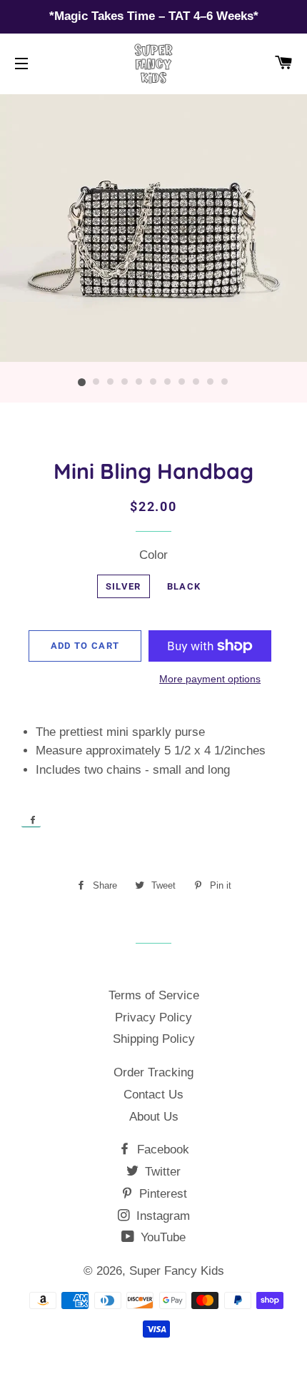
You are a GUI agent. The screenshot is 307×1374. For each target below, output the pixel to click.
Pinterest (161, 1194)
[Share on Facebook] (31, 819)
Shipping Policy (154, 1039)
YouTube (161, 1237)
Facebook (161, 1149)
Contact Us (153, 1094)
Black (184, 586)
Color (153, 555)
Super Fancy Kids (176, 1271)
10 (210, 382)
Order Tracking (153, 1072)
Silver (123, 586)
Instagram (161, 1216)
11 (225, 382)
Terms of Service (154, 995)
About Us (153, 1116)
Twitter (161, 1171)
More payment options (210, 679)
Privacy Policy (153, 1017)
